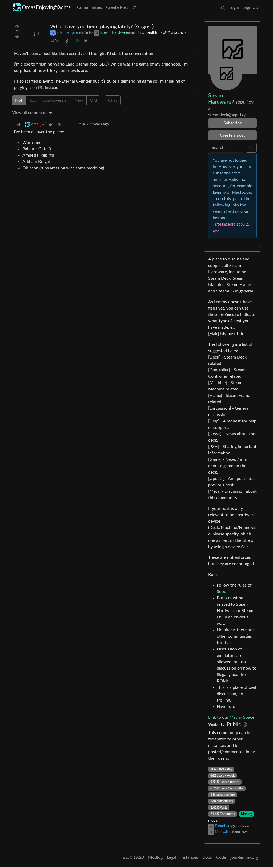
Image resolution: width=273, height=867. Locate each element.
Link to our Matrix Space (231, 717)
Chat (112, 100)
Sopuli (222, 591)
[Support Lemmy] (134, 7)
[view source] (86, 41)
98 (57, 41)
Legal (171, 857)
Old (93, 100)
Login (234, 7)
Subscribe (232, 123)
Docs (207, 857)
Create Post (117, 7)
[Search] (223, 7)
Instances (189, 857)
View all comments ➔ (32, 113)
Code (221, 857)
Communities (89, 7)
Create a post (232, 135)
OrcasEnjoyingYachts (46, 7)
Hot (18, 100)
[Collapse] (18, 124)
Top (32, 100)
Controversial (55, 100)
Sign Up (250, 7)
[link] (67, 41)
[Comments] (36, 34)
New (78, 100)
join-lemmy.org (244, 857)
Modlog (246, 814)
